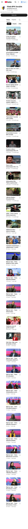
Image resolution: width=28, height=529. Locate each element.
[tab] (8, 19)
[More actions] (20, 36)
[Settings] (18, 2)
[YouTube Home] (8, 2)
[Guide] (2, 2)
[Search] (15, 2)
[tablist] (14, 19)
